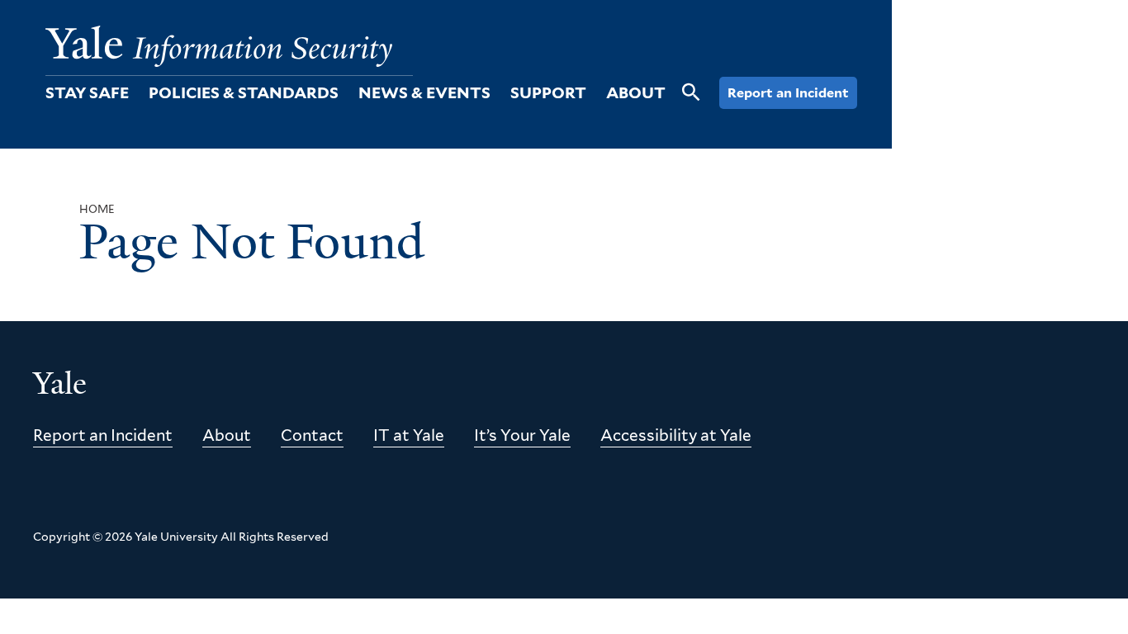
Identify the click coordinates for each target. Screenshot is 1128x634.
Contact (312, 435)
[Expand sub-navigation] (139, 93)
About (636, 92)
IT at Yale (408, 435)
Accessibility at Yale (675, 435)
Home (97, 209)
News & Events (424, 92)
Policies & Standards (244, 92)
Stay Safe (87, 92)
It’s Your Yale (522, 435)
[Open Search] (691, 101)
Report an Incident (788, 93)
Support (548, 92)
